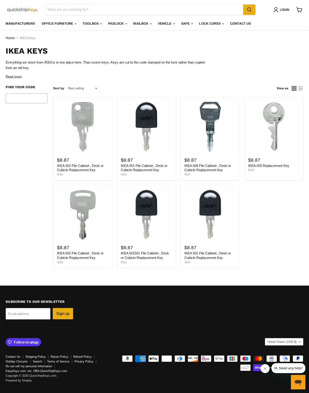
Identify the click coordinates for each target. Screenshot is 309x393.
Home (10, 38)
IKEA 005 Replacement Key (268, 166)
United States (282, 341)
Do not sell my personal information (29, 366)
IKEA (60, 174)
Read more (14, 76)
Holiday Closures (17, 361)
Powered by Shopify (19, 380)
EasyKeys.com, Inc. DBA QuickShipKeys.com (36, 371)
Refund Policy (82, 356)
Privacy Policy (83, 361)
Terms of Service (58, 361)
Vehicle (165, 23)
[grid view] (294, 88)
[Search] (249, 10)
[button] (282, 9)
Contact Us (240, 23)
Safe (186, 23)
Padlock (116, 23)
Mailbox (141, 23)
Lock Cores (210, 23)
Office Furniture (58, 23)
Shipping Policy (35, 356)
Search (37, 361)
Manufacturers (20, 23)
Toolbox (91, 23)
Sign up (62, 313)
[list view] (300, 88)
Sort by (58, 88)
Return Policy (59, 356)
